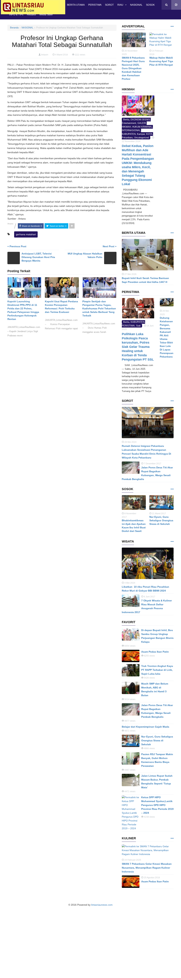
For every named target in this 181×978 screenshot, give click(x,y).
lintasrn (44, 54)
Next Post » (109, 246)
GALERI (142, 123)
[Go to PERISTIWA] (172, 292)
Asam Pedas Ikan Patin (155, 651)
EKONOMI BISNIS (140, 119)
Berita (126, 119)
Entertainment (129, 123)
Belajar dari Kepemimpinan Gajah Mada (145, 726)
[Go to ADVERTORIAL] (172, 26)
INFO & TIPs (16, 14)
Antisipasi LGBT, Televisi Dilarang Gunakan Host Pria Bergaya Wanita (38, 257)
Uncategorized (141, 137)
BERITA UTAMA (76, 4)
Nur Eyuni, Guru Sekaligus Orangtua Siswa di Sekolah (161, 520)
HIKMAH (126, 126)
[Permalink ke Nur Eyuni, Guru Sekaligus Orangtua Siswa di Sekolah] (161, 503)
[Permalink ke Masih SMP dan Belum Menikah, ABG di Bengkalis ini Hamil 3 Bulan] (130, 688)
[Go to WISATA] (172, 542)
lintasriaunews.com (102, 904)
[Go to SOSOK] (172, 489)
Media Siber (46, 14)
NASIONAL (136, 4)
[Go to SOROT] (172, 401)
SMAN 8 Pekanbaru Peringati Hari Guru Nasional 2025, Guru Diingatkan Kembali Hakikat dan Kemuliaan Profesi (133, 68)
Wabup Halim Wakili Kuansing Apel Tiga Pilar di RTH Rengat (161, 61)
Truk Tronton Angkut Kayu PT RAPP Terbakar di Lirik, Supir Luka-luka (157, 670)
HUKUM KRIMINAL (142, 126)
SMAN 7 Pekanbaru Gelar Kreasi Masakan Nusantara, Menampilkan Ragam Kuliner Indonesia (147, 867)
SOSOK (150, 4)
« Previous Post (16, 246)
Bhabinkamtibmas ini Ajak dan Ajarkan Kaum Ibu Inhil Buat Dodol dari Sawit (134, 525)
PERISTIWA (94, 4)
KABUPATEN (129, 134)
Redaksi (31, 14)
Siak (138, 325)
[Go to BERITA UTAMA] (172, 233)
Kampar (141, 134)
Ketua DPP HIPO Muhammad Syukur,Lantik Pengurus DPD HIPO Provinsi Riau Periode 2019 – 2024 (157, 805)
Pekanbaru (127, 137)
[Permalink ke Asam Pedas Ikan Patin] (130, 656)
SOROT (109, 4)
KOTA (149, 134)
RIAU (120, 4)
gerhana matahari (26, 234)
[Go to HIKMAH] (172, 89)
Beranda (14, 27)
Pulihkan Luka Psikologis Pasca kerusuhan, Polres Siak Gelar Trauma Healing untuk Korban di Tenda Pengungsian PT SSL (138, 346)
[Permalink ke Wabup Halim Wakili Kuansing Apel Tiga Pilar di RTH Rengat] (161, 40)
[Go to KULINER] (172, 838)
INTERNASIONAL (131, 130)
